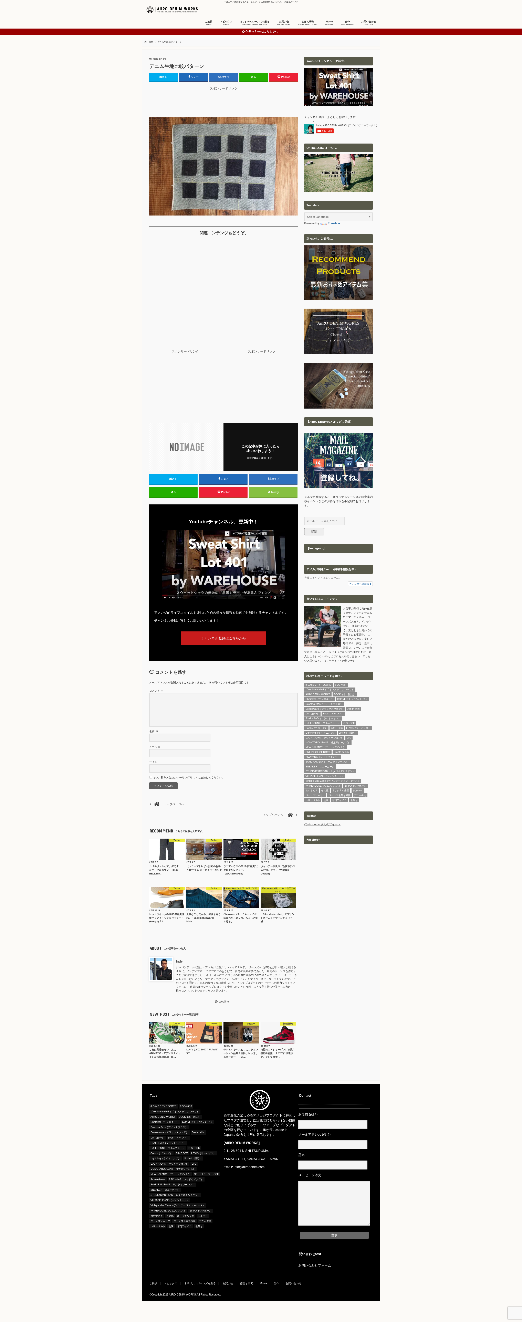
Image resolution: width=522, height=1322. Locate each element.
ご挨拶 (208, 23)
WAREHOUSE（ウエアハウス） (323, 785)
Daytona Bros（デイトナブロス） (324, 704)
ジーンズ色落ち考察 (339, 795)
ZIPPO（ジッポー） (355, 785)
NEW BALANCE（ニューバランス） (325, 747)
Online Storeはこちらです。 (263, 31)
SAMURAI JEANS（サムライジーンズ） (327, 761)
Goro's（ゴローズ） (316, 728)
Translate (334, 223)
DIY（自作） (312, 713)
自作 (347, 23)
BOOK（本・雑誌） (344, 694)
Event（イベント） (333, 713)
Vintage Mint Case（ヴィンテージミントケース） (332, 780)
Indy (179, 961)
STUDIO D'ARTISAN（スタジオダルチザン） (330, 771)
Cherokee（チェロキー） (319, 699)
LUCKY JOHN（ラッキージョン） (324, 737)
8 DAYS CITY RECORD (318, 684)
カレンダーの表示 (359, 583)
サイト (153, 762)
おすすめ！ (311, 790)
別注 (326, 800)
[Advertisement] (223, 100)
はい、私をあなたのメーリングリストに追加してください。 (188, 777)
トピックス (226, 23)
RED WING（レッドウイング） (322, 756)
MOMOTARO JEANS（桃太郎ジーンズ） (327, 742)
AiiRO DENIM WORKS (317, 694)
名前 (153, 731)
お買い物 (283, 23)
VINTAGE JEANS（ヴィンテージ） (324, 776)
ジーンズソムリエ (315, 795)
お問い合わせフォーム (314, 1265)
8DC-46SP (341, 684)
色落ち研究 (307, 23)
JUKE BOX (337, 728)
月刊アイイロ (339, 800)
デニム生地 (360, 795)
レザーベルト (312, 800)
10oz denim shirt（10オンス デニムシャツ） (329, 689)
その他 (324, 790)
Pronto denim (341, 752)
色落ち (354, 800)
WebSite (224, 1001)
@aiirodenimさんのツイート (322, 824)
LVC (349, 737)
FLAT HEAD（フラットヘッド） (323, 718)
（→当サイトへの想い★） (339, 660)
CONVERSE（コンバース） (352, 699)
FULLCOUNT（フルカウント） (322, 723)
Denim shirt (353, 708)
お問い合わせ (368, 23)
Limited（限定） (348, 732)
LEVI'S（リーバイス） (358, 728)
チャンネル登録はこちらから (223, 638)
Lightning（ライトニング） (320, 732)
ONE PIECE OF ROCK (317, 752)
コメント (156, 690)
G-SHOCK (349, 723)
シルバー (358, 790)
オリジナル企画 (340, 790)
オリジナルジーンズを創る (254, 23)
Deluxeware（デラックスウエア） (324, 708)
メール (155, 746)
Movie (329, 23)
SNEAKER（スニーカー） (319, 766)
